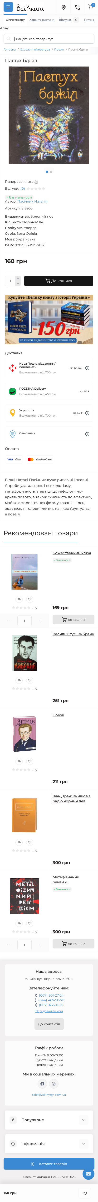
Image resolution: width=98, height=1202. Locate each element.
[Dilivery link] (87, 368)
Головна (10, 49)
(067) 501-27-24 (51, 995)
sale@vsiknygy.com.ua (49, 1094)
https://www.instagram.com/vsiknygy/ (54, 1084)
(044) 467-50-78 (51, 1000)
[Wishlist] (29, 599)
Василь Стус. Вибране (73, 634)
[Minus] (18, 283)
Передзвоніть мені (49, 1011)
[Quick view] (19, 599)
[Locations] (63, 7)
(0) (22, 188)
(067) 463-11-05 (51, 1005)
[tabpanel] (49, 115)
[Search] (9, 39)
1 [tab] (47, 172)
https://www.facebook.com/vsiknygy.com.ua (42, 1084)
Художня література (35, 49)
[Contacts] (77, 7)
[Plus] (18, 278)
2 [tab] (51, 172)
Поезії (58, 715)
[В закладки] (84, 1193)
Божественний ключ (72, 553)
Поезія (59, 49)
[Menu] (8, 7)
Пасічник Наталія (32, 201)
